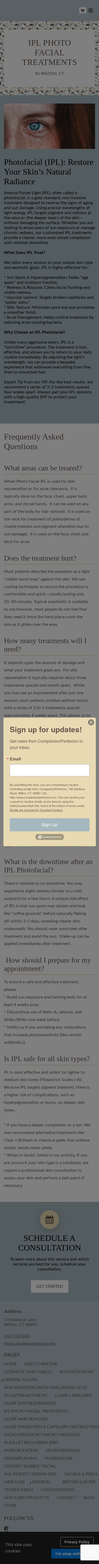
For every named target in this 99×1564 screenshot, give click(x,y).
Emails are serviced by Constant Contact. (36, 810)
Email (15, 759)
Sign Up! (49, 825)
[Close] (91, 722)
